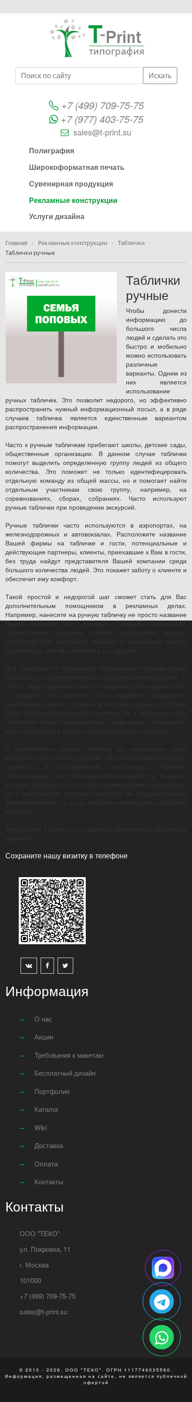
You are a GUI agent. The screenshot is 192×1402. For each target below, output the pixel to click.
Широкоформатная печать (77, 167)
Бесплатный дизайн (65, 1072)
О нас (43, 1018)
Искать (160, 75)
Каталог (46, 1109)
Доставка (48, 1145)
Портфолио (52, 1091)
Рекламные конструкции (73, 200)
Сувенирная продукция (71, 183)
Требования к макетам (68, 1055)
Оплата (46, 1163)
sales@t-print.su (102, 132)
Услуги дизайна (56, 216)
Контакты (48, 1181)
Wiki (40, 1127)
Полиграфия (51, 150)
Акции (43, 1036)
